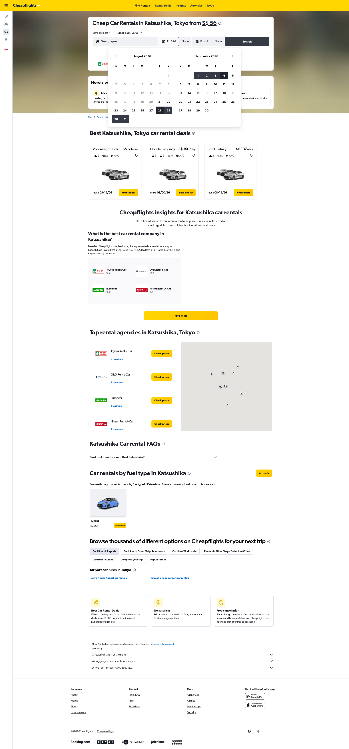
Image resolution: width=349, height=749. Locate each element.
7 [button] (160, 84)
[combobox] (102, 33)
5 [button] (142, 84)
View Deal (120, 525)
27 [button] (151, 110)
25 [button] (133, 110)
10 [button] (125, 93)
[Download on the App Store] (255, 705)
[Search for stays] (6, 24)
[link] (181, 315)
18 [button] (133, 101)
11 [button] (133, 93)
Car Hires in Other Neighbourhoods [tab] (144, 551)
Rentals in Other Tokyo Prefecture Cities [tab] (227, 551)
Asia (99, 117)
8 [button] (168, 84)
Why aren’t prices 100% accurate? (113, 667)
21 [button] (159, 101)
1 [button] (168, 75)
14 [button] (159, 93)
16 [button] (116, 101)
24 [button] (125, 110)
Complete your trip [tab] (132, 559)
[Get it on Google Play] (255, 696)
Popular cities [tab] (158, 559)
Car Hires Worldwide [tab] (184, 551)
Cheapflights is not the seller (109, 654)
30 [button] (116, 119)
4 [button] (134, 84)
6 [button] (151, 84)
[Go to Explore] (6, 39)
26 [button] (142, 110)
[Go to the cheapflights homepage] (26, 5)
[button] (6, 6)
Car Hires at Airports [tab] (104, 551)
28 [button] (160, 110)
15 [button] (168, 93)
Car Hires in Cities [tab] (103, 559)
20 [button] (151, 101)
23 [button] (116, 110)
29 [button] (168, 110)
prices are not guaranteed (162, 644)
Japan (107, 117)
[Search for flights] (6, 16)
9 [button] (116, 93)
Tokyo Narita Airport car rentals (108, 577)
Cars (90, 117)
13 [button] (151, 93)
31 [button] (125, 119)
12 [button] (142, 93)
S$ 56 (209, 22)
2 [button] (116, 84)
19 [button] (142, 101)
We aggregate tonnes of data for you (114, 661)
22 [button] (168, 101)
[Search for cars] (6, 32)
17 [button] (125, 101)
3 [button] (125, 84)
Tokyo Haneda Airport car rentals (170, 577)
